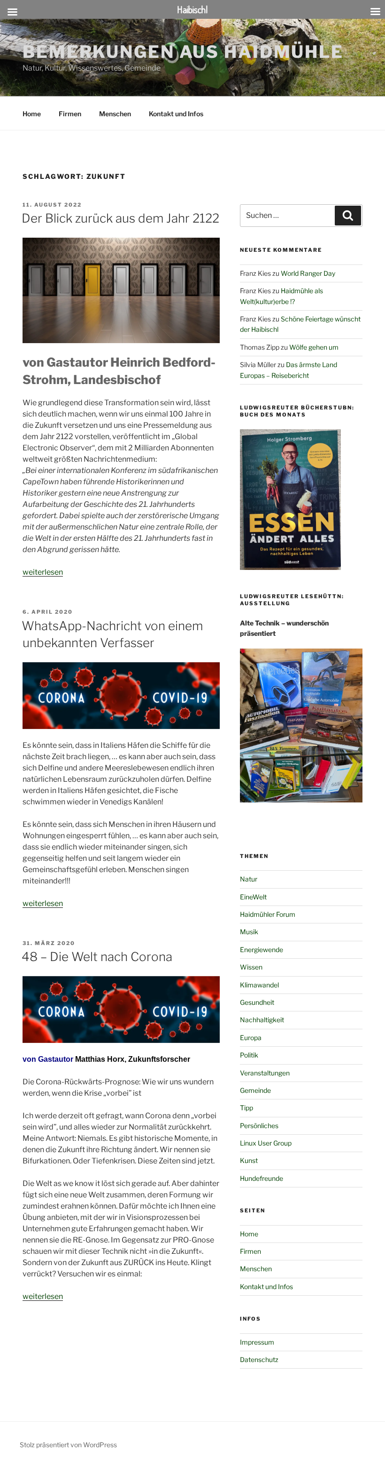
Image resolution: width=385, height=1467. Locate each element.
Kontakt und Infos (176, 114)
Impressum (257, 1342)
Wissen (251, 967)
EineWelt (253, 897)
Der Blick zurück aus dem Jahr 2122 (120, 218)
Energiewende (261, 950)
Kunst (249, 1160)
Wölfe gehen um (314, 347)
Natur (248, 879)
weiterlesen (43, 572)
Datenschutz (259, 1359)
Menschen (115, 114)
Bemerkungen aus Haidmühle (183, 51)
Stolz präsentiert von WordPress (68, 1445)
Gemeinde (255, 1090)
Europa (251, 1038)
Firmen (70, 114)
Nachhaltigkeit (262, 1020)
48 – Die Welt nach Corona (97, 956)
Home (32, 114)
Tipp (246, 1108)
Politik (249, 1055)
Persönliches (259, 1126)
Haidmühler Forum (267, 914)
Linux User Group (266, 1143)
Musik (249, 932)
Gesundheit (257, 1002)
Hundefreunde (261, 1178)
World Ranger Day (308, 273)
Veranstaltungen (265, 1073)
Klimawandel (259, 985)
